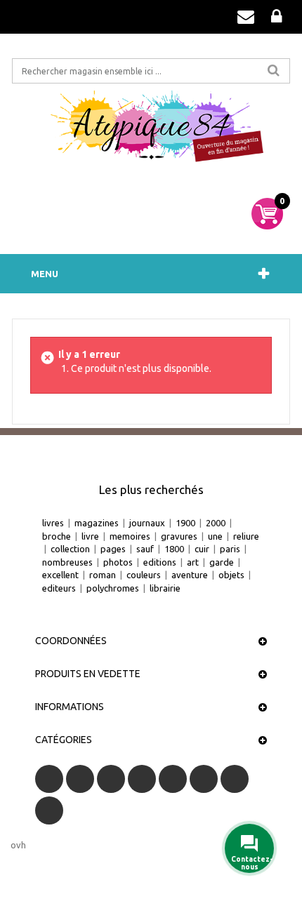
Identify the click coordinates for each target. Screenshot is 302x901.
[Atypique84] (151, 132)
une (215, 536)
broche (56, 536)
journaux (147, 523)
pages (113, 549)
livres (53, 523)
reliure (246, 536)
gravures (179, 536)
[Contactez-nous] (246, 17)
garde (221, 562)
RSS (111, 779)
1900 (185, 523)
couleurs (143, 575)
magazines (96, 523)
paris (230, 549)
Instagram (49, 810)
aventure (189, 575)
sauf (145, 549)
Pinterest (204, 779)
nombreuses (67, 562)
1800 (174, 549)
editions (159, 562)
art (193, 562)
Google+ (173, 779)
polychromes (112, 588)
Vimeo (235, 779)
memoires (130, 536)
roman (102, 575)
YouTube (142, 779)
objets (231, 575)
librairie (165, 588)
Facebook (49, 779)
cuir (202, 549)
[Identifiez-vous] (276, 17)
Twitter (80, 779)
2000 (215, 523)
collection (70, 549)
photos (118, 562)
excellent (60, 575)
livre (90, 536)
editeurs (59, 588)
